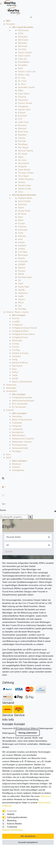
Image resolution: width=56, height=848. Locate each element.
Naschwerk (17, 366)
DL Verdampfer (19, 407)
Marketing (11, 820)
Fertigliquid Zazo (20, 337)
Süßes (15, 372)
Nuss (14, 369)
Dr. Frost (22, 81)
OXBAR (21, 264)
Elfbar (20, 90)
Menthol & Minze (20, 362)
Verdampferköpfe (20, 448)
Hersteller (10, 24)
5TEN (20, 33)
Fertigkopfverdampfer (22, 397)
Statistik (10, 814)
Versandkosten (9, 741)
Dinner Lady (23, 74)
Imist (20, 239)
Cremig (15, 343)
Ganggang (23, 106)
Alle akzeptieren (28, 836)
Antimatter (23, 36)
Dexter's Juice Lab (26, 71)
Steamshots (23, 163)
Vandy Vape (23, 286)
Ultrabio (21, 182)
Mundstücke (17, 432)
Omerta (21, 138)
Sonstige (22, 309)
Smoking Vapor (25, 277)
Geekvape (23, 229)
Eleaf (20, 217)
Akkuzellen (17, 416)
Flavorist (22, 97)
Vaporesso (23, 293)
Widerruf (35, 728)
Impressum (7, 728)
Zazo (20, 191)
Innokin (21, 242)
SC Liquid (22, 154)
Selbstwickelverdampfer (23, 400)
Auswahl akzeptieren (28, 842)
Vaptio (21, 296)
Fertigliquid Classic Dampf (24, 328)
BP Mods (22, 214)
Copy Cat (22, 59)
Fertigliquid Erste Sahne (23, 334)
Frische (15, 347)
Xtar (20, 305)
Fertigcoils (17, 426)
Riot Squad (23, 147)
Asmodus (22, 204)
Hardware (16, 464)
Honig (14, 359)
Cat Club (22, 49)
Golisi (20, 233)
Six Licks (22, 160)
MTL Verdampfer (20, 404)
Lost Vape (22, 252)
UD (19, 280)
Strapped (22, 166)
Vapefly (21, 290)
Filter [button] (10, 551)
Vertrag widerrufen (27, 733)
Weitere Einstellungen (12, 830)
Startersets (11, 385)
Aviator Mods (24, 210)
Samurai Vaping (25, 150)
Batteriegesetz (46, 728)
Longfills (16, 321)
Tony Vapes (23, 176)
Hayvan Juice (24, 109)
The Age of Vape (26, 172)
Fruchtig (16, 350)
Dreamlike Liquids (26, 87)
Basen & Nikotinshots (22, 381)
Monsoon (22, 125)
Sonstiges (16, 451)
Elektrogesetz (8, 733)
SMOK (21, 274)
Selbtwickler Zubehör (22, 442)
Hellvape (22, 236)
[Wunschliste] (28, 495)
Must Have (23, 131)
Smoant (21, 271)
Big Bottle (22, 43)
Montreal (22, 128)
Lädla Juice (23, 122)
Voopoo (21, 299)
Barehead (22, 46)
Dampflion (22, 65)
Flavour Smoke (25, 103)
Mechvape (23, 255)
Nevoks (21, 258)
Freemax (22, 226)
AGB (15, 728)
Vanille (15, 378)
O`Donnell (22, 261)
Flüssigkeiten (18, 470)
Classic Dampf (25, 52)
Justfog (21, 248)
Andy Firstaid (24, 201)
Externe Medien (14, 823)
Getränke (16, 356)
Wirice (21, 302)
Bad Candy (23, 40)
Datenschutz (24, 728)
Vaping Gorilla (24, 188)
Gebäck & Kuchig (20, 353)
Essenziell (11, 811)
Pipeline (21, 267)
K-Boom (22, 112)
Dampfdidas (23, 62)
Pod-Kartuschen (19, 445)
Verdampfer (11, 391)
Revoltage (22, 144)
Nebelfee (22, 135)
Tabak (15, 375)
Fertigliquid (17, 324)
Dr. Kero (22, 84)
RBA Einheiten (18, 435)
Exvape (21, 223)
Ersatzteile (17, 423)
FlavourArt (23, 100)
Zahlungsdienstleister (17, 817)
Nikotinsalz (17, 340)
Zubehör (10, 410)
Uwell (20, 283)
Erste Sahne (24, 93)
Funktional (12, 827)
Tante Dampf (24, 169)
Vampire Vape (24, 185)
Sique (20, 157)
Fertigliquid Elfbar (20, 331)
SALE (8, 457)
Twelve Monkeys (26, 179)
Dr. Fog (21, 78)
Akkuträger (11, 388)
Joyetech (22, 245)
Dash (20, 68)
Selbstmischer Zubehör (23, 438)
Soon (8, 454)
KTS (20, 119)
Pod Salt (22, 141)
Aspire (21, 207)
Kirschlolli (22, 116)
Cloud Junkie (24, 55)
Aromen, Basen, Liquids (17, 312)
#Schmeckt (23, 30)
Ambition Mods (25, 198)
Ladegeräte (17, 429)
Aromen (15, 318)
